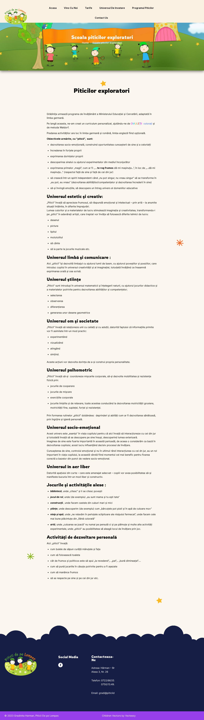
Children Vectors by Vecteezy (119, 715)
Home (85, 42)
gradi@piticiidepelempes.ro (114, 692)
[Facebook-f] (60, 665)
